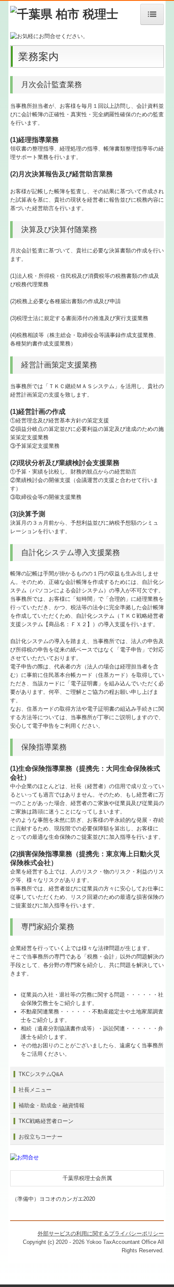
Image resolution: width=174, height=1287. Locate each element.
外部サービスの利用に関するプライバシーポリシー (101, 1233)
